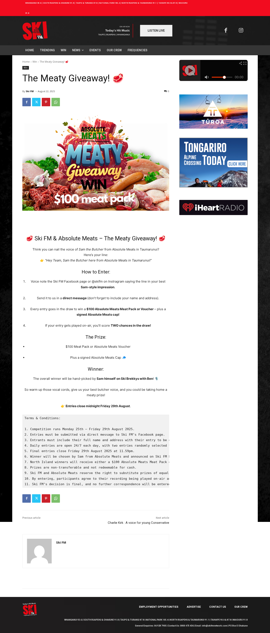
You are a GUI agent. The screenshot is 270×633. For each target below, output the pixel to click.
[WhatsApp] (55, 102)
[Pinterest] (46, 102)
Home (26, 61)
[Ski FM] (39, 551)
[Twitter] (36, 102)
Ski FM (30, 91)
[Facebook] (225, 30)
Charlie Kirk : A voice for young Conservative (138, 523)
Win (34, 61)
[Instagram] (241, 30)
